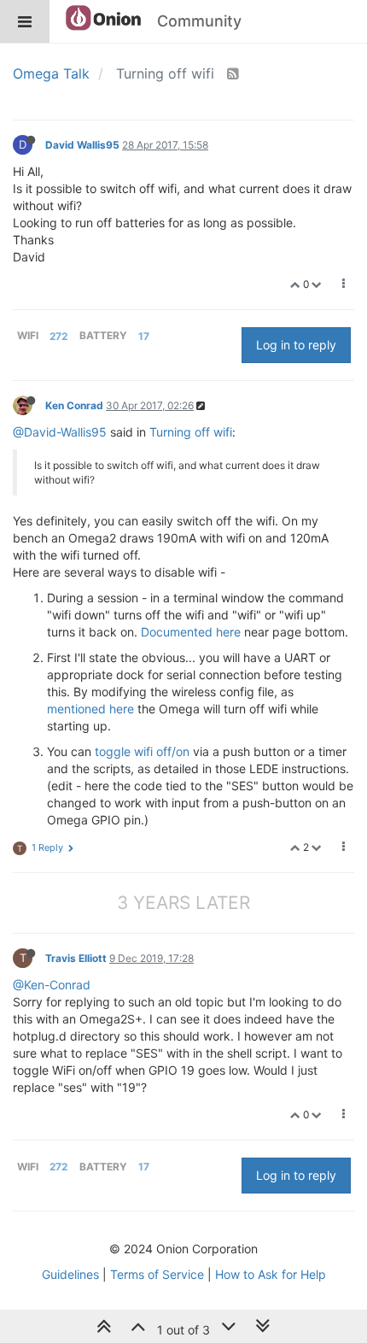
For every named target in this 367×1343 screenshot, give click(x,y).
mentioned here (90, 708)
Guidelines (70, 1274)
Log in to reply (296, 344)
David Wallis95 (82, 144)
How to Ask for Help (270, 1274)
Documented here (191, 632)
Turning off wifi (190, 432)
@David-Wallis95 (60, 432)
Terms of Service (157, 1274)
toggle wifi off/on (142, 751)
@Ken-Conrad (51, 984)
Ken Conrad (74, 405)
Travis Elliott (76, 958)
